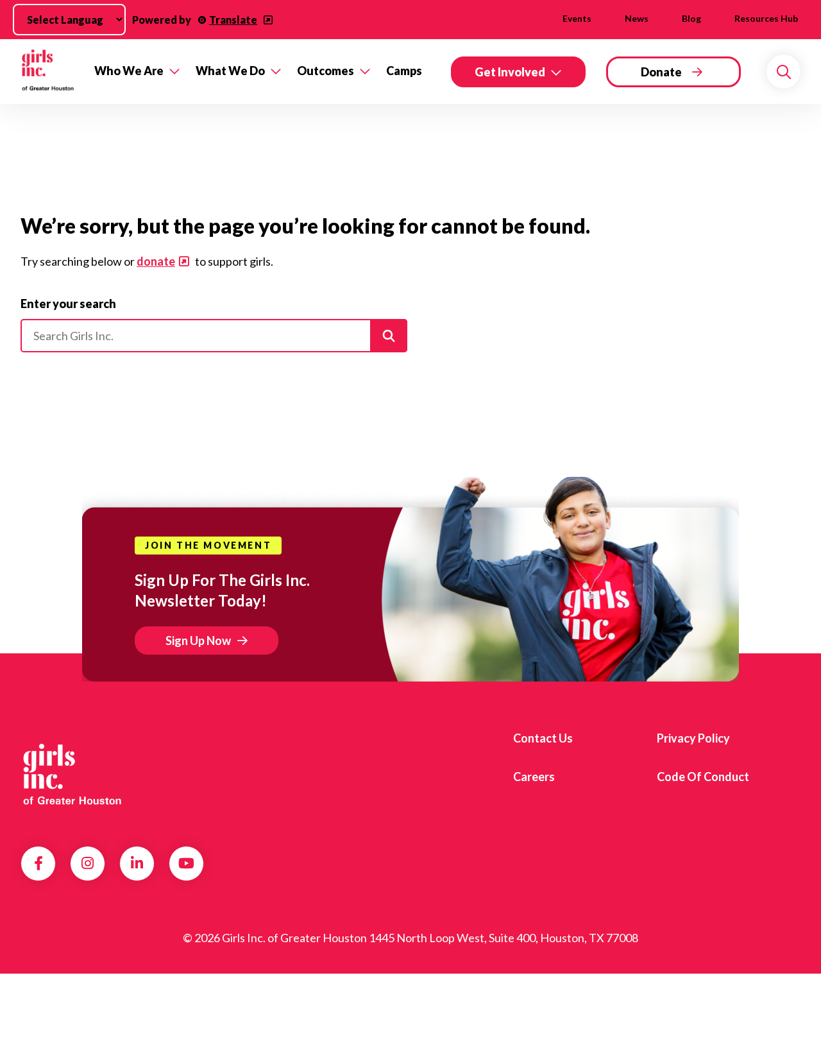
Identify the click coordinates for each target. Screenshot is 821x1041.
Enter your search (68, 304)
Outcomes (325, 71)
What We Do (230, 71)
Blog (691, 18)
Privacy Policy (693, 738)
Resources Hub (766, 18)
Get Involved (510, 72)
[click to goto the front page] (72, 772)
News (636, 18)
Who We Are (129, 71)
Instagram (87, 863)
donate (156, 261)
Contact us (543, 738)
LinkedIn (137, 863)
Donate (661, 72)
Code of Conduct (703, 777)
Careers (534, 777)
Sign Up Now (198, 640)
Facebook (38, 863)
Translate (233, 19)
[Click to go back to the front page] (48, 72)
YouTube (186, 863)
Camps (404, 71)
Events (577, 18)
